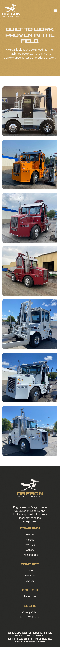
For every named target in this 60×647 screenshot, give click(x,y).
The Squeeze (30, 554)
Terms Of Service (30, 617)
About (30, 539)
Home (30, 534)
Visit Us (30, 580)
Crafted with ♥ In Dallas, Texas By (30, 640)
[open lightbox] (30, 111)
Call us (30, 570)
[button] (55, 10)
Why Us (30, 544)
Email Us (30, 575)
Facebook (30, 596)
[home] (11, 10)
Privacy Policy (30, 612)
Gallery (30, 549)
